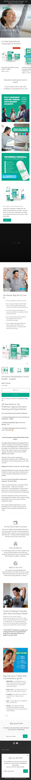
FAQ (7, 715)
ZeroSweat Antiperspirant (9, 417)
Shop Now (7, 220)
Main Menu (5, 749)
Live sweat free (6, 34)
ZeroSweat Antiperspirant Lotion (11, 428)
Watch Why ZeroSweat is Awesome (16, 244)
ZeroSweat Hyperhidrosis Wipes (10, 422)
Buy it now (15, 394)
